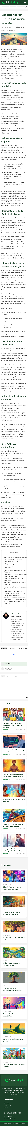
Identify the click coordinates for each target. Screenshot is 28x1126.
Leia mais (6, 729)
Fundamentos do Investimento (9, 30)
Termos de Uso (8, 1116)
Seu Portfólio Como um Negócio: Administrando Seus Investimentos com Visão (13, 725)
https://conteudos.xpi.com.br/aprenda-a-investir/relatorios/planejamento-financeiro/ (15, 601)
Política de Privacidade (10, 1119)
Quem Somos (7, 1103)
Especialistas (7, 1105)
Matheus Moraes (19, 27)
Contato (6, 1107)
